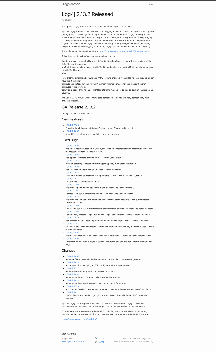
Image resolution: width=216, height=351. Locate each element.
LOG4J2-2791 (72, 190)
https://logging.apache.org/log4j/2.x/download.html (124, 51)
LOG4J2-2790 (72, 211)
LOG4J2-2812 (72, 292)
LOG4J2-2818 (72, 274)
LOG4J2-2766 (72, 160)
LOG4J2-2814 (72, 178)
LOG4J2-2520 (72, 268)
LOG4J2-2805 (72, 238)
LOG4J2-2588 (72, 154)
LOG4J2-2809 (72, 232)
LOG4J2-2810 (72, 166)
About (151, 4)
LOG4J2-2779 (72, 286)
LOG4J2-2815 (72, 280)
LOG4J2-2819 (72, 262)
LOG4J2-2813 (72, 172)
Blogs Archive (71, 4)
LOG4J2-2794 (72, 205)
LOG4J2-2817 (72, 196)
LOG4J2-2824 (72, 145)
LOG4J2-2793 (72, 184)
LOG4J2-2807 (72, 131)
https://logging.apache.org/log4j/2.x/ (79, 319)
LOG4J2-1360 (72, 125)
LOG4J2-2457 (72, 256)
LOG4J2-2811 (72, 217)
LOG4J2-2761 (72, 223)
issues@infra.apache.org (73, 341)
